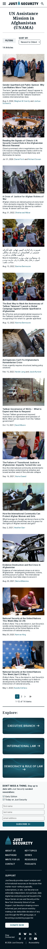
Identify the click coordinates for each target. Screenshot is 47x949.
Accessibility (34, 943)
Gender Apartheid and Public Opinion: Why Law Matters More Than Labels (23, 86)
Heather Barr (19, 528)
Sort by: (23, 38)
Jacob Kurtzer (35, 372)
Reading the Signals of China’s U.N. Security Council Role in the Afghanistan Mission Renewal (23, 143)
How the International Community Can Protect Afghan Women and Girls (21, 514)
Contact (10, 864)
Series (28, 855)
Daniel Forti (19, 159)
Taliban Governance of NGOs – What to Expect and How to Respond (22, 410)
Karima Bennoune (23, 266)
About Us (10, 850)
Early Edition (11, 796)
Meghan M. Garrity (22, 101)
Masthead (11, 855)
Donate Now (17, 925)
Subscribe (21, 824)
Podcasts (30, 864)
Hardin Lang (20, 372)
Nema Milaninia (22, 581)
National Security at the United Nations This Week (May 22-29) (22, 619)
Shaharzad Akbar (22, 213)
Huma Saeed (20, 476)
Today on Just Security (16, 799)
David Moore (20, 425)
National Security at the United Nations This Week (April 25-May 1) (22, 673)
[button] (42, 3)
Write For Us (12, 859)
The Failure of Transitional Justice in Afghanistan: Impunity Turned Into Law (22, 463)
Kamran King (20, 635)
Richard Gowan (34, 159)
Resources (31, 859)
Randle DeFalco (20, 688)
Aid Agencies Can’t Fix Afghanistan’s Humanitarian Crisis (21, 361)
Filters (9, 40)
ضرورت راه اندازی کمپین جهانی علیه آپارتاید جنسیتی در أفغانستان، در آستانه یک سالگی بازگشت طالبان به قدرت (21, 252)
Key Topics (31, 850)
